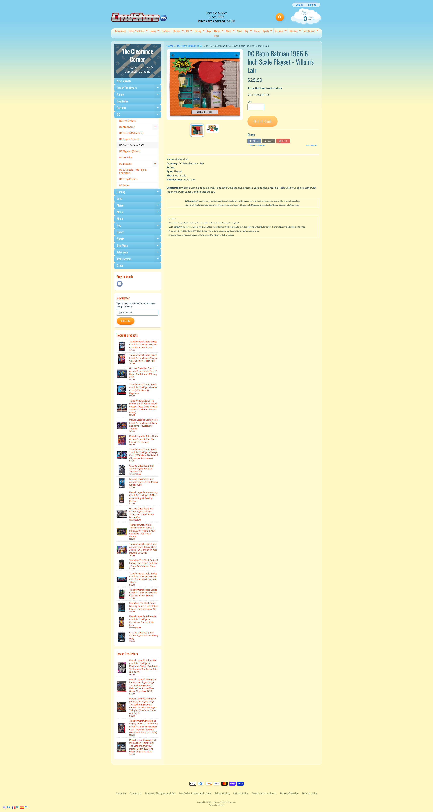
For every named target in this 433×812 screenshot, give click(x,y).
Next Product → (312, 145)
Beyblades (166, 31)
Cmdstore (215, 802)
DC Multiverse (138, 127)
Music (239, 31)
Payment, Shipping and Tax (160, 793)
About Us (121, 793)
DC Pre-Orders (127, 121)
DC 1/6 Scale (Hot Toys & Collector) (133, 171)
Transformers (311, 31)
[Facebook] (120, 284)
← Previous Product (256, 145)
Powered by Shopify (216, 805)
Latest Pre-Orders (139, 31)
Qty (249, 102)
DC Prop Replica (128, 179)
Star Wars (281, 31)
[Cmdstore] (139, 17)
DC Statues (138, 164)
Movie (230, 31)
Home (170, 46)
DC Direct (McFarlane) (131, 133)
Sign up (312, 4)
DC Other (124, 185)
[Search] (280, 17)
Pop (249, 31)
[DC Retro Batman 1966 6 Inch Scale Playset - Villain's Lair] (197, 130)
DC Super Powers (129, 139)
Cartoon (178, 31)
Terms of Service (289, 793)
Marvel (219, 31)
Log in (299, 4)
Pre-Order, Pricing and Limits (195, 793)
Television (295, 31)
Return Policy (240, 793)
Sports (268, 31)
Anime (155, 31)
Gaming (200, 31)
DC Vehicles (125, 157)
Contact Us (135, 793)
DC (189, 31)
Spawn (257, 31)
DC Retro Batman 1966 (131, 145)
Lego (209, 31)
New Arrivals (120, 31)
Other (216, 35)
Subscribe (125, 321)
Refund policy (309, 793)
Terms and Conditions (264, 793)
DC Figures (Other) (129, 151)
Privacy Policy (222, 793)
